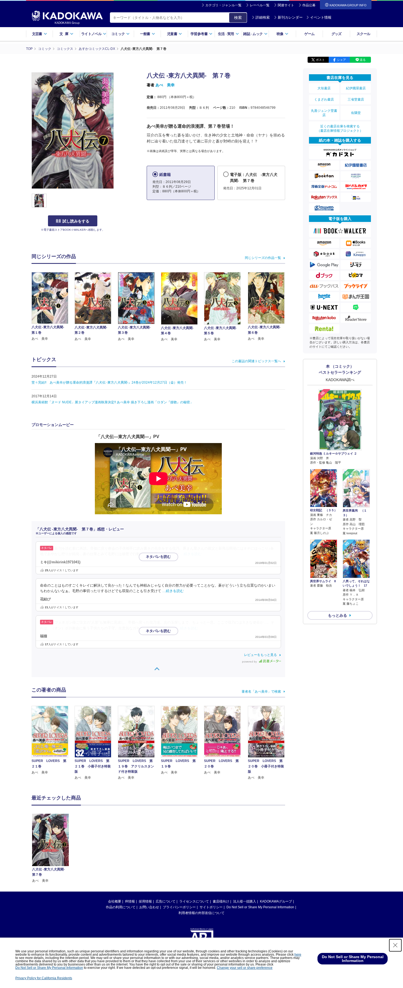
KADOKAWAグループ (276, 901)
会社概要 (114, 901)
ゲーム (309, 34)
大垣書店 (324, 88)
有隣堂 (356, 113)
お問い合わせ (149, 907)
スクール (363, 34)
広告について (165, 901)
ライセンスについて (194, 901)
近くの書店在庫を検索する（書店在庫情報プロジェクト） (340, 128)
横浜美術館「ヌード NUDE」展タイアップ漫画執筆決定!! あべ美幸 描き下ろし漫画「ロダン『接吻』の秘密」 (112, 402)
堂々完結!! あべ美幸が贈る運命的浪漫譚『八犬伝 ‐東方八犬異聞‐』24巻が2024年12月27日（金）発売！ (109, 382)
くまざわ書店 (324, 99)
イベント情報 (320, 17)
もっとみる (337, 615)
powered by (250, 661)
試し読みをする (76, 221)
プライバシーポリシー (179, 907)
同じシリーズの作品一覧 (263, 258)
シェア (341, 59)
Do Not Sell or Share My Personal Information (260, 907)
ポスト (320, 59)
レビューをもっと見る (260, 655)
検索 (238, 17)
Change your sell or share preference (245, 967)
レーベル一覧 (259, 5)
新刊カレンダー (290, 17)
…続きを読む (191, 554)
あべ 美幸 (165, 85)
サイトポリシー (211, 907)
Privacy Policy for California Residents (43, 978)
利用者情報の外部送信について (201, 913)
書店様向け (221, 901)
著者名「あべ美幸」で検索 (261, 691)
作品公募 (309, 5)
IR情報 (130, 901)
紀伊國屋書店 (356, 88)
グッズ (336, 34)
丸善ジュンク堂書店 (324, 113)
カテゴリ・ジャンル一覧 (223, 5)
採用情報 (145, 901)
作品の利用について (120, 907)
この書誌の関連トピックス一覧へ (256, 361)
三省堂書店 (356, 99)
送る (363, 59)
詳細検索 (263, 17)
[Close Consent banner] (395, 945)
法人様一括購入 (244, 901)
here (297, 954)
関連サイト (286, 5)
